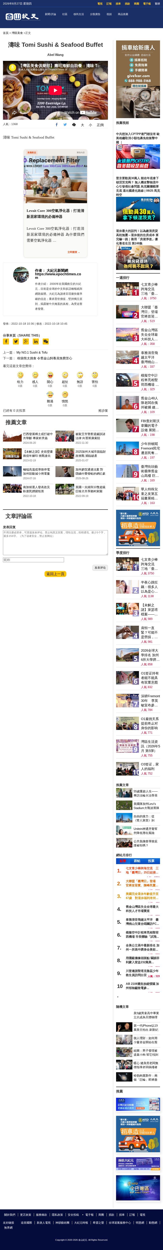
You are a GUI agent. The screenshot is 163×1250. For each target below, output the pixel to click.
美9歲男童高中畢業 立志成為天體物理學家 (146, 1017)
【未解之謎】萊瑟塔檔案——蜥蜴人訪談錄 (149, 610)
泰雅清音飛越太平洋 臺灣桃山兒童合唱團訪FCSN (149, 357)
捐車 (118, 3)
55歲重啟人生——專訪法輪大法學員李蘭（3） (146, 795)
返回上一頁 (55, 574)
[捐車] (138, 545)
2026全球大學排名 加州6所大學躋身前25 (150, 655)
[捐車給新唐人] (138, 117)
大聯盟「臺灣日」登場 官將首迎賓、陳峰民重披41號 (150, 312)
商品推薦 (123, 14)
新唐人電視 (44, 1222)
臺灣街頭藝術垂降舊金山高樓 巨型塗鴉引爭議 (150, 471)
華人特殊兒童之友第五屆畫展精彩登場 (149, 494)
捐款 (127, 3)
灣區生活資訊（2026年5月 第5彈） (150, 746)
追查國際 (26, 1222)
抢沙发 (103, 410)
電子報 (147, 3)
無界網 (8, 1227)
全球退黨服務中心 (120, 1222)
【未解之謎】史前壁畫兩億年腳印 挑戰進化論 (38, 456)
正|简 (100, 125)
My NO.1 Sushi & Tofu (32, 352)
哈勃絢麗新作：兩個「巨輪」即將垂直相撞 (145, 1080)
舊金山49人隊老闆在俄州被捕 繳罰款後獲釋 (150, 403)
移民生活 (79, 14)
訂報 (109, 3)
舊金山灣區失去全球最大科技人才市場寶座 (149, 334)
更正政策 (25, 1214)
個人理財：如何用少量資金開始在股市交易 (145, 1042)
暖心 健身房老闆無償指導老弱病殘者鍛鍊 (146, 1067)
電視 (100, 3)
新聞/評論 (50, 14)
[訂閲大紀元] (138, 1109)
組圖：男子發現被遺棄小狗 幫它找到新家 (146, 1055)
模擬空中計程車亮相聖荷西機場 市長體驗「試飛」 (150, 380)
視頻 (109, 14)
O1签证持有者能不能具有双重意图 (150, 677)
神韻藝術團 (62, 1222)
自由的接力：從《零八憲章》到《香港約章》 (144, 820)
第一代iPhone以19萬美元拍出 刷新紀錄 (146, 1030)
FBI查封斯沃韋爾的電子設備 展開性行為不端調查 (150, 425)
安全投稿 (73, 1214)
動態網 (153, 1222)
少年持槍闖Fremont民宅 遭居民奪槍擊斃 (150, 448)
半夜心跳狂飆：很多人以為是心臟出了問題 (149, 587)
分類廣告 (95, 14)
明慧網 (140, 1222)
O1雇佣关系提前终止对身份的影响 (150, 723)
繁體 (157, 3)
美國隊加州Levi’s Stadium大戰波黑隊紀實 (146, 808)
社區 (64, 14)
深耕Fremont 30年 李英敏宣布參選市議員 (150, 701)
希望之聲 (98, 1222)
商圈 (136, 3)
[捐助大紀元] (138, 1169)
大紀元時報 (81, 1222)
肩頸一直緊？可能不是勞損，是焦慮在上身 (149, 632)
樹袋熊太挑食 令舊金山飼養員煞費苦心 (44, 358)
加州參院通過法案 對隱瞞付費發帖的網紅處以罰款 (90, 473)
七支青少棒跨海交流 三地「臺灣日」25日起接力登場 (149, 289)
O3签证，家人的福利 (150, 766)
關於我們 (9, 1214)
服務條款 (41, 1214)
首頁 (6, 32)
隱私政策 (57, 1214)
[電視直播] (138, 1199)
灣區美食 (17, 32)
